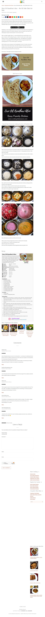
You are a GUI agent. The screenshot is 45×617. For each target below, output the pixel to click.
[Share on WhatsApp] (14, 17)
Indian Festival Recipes (34, 479)
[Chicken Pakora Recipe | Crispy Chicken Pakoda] (36, 552)
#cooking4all (24, 319)
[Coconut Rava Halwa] (36, 565)
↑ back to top (22, 606)
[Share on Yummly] (16, 17)
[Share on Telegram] (18, 17)
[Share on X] (7, 17)
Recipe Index (32, 474)
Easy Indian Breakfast (34, 475)
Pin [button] (28, 261)
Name (3, 451)
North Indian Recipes (34, 487)
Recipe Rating (4, 432)
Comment (4, 436)
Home (3, 5)
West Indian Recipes (34, 485)
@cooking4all (16, 319)
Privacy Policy (22, 609)
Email (3, 457)
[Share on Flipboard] (20, 17)
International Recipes (34, 488)
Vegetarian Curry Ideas (34, 478)
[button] (24, 262)
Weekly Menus (33, 497)
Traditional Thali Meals (34, 493)
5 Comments (14, 12)
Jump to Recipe (14, 27)
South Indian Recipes (34, 484)
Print (25, 261)
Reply (3, 364)
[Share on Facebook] (5, 17)
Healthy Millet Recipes (34, 477)
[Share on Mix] (22, 17)
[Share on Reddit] (12, 17)
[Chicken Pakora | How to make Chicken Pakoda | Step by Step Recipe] (36, 590)
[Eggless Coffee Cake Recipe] (36, 577)
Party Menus (32, 499)
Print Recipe (22, 27)
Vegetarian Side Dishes (9, 5)
